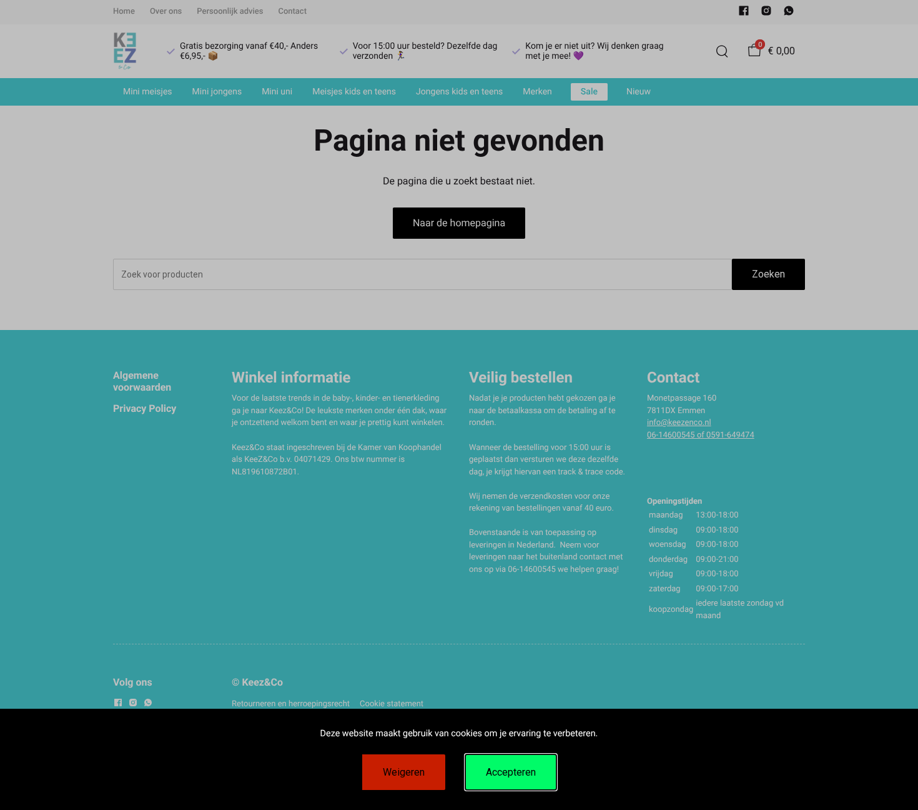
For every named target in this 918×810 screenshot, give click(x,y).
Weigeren (404, 772)
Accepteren (511, 772)
